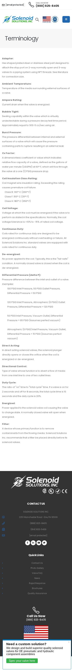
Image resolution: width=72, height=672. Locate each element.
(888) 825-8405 (47, 6)
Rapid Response (37, 583)
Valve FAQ (37, 573)
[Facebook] (27, 542)
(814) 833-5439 (38, 529)
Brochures (37, 588)
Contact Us (37, 563)
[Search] (37, 19)
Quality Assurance (37, 593)
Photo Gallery (37, 568)
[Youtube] (38, 542)
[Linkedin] (33, 542)
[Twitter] (44, 542)
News (37, 578)
